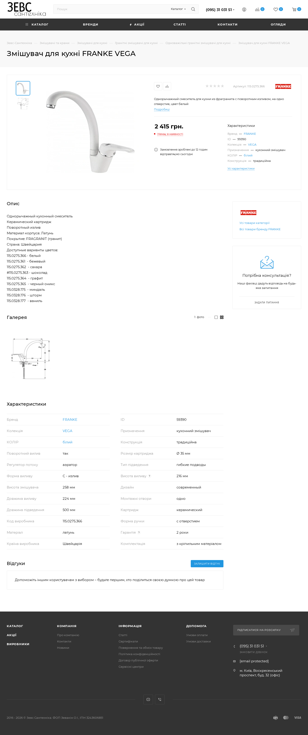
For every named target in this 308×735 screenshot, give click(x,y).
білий (248, 155)
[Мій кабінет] (244, 10)
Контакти (64, 641)
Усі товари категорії (254, 223)
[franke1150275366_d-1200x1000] (31, 358)
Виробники (18, 644)
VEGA (252, 144)
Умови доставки (198, 641)
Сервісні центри (131, 666)
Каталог (15, 626)
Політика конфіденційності (139, 654)
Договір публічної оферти (138, 660)
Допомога (196, 626)
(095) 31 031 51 (219, 10)
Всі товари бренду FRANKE (260, 229)
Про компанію (68, 635)
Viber (160, 699)
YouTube (148, 699)
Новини (63, 647)
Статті (123, 635)
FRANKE (250, 133)
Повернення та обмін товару (141, 647)
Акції (11, 635)
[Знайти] (193, 9)
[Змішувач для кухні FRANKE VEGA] (90, 132)
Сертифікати (128, 641)
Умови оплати (197, 635)
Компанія (66, 626)
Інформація (130, 626)
